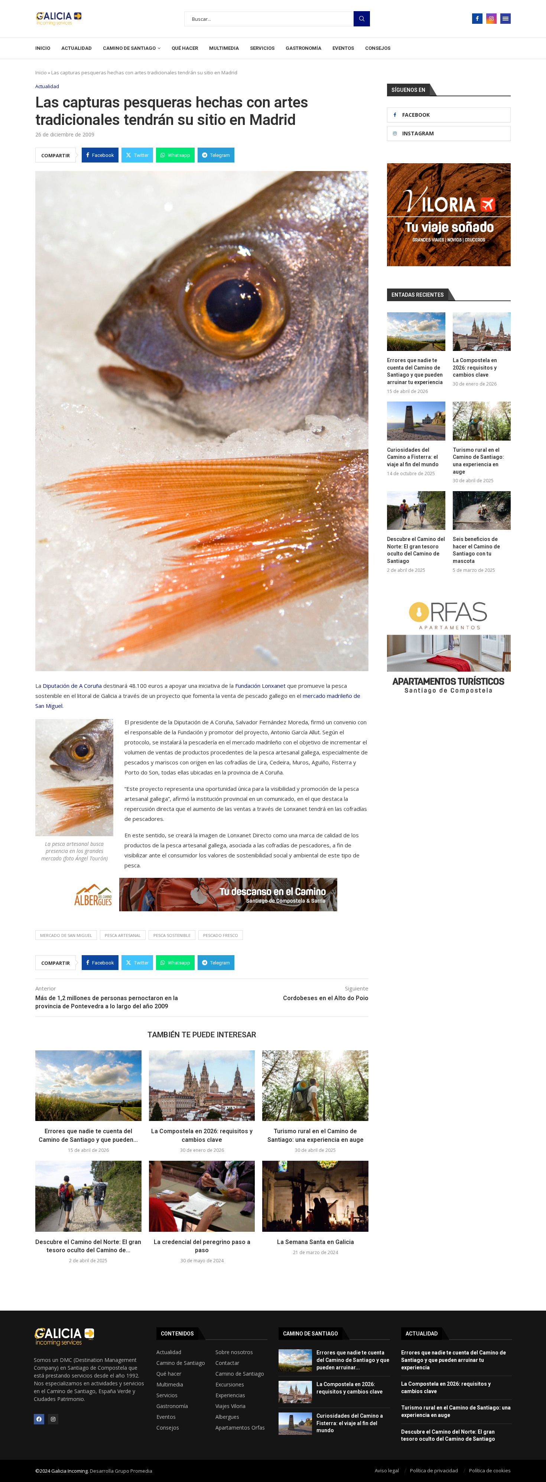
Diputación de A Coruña (73, 685)
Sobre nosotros (234, 1352)
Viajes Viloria (230, 1406)
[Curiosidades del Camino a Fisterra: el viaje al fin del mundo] (416, 421)
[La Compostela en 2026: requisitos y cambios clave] (202, 1085)
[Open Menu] (505, 18)
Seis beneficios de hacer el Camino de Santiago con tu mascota (476, 550)
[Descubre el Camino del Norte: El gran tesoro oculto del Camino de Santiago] (88, 1196)
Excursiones (229, 1384)
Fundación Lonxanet (260, 685)
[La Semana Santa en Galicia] (315, 1196)
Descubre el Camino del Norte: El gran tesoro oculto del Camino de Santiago (416, 550)
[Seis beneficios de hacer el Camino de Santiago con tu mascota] (482, 510)
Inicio (42, 48)
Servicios (262, 48)
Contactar (227, 1363)
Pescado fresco (220, 935)
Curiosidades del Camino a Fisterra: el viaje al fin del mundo (413, 457)
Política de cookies (490, 1470)
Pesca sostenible (172, 935)
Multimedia (224, 48)
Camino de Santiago (129, 48)
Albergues (227, 1417)
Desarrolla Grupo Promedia (121, 1470)
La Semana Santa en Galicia (315, 1242)
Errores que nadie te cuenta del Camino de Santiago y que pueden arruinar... (352, 1360)
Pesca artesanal (123, 935)
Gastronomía (303, 48)
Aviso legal (387, 1470)
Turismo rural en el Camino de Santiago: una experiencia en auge (478, 461)
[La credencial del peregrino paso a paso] (202, 1196)
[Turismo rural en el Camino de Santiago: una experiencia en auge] (315, 1085)
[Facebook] (477, 18)
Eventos (343, 48)
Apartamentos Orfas (240, 1427)
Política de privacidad (434, 1470)
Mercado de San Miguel (66, 935)
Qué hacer (185, 48)
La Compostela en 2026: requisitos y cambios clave (475, 367)
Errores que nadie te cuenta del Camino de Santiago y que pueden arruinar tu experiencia (415, 371)
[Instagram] (491, 18)
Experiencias (230, 1395)
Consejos (377, 48)
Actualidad (76, 48)
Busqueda (362, 18)
